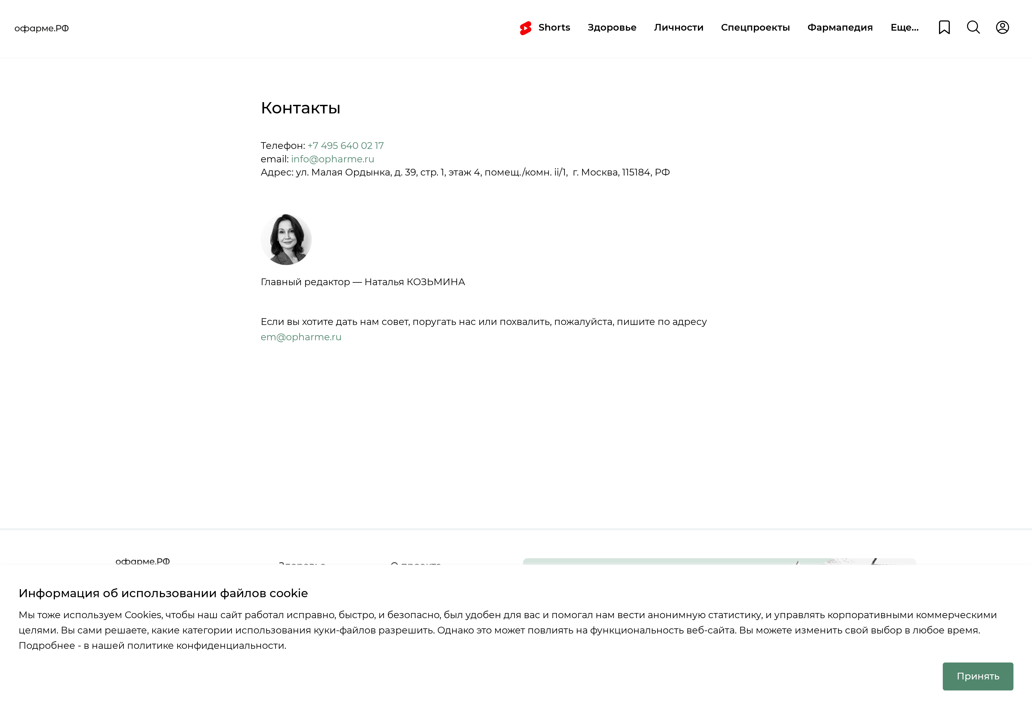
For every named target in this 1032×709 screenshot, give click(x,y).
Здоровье (612, 27)
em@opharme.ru (301, 337)
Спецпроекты (755, 27)
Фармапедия (840, 27)
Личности (679, 27)
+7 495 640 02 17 (345, 145)
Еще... (905, 27)
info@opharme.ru (332, 159)
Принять (978, 676)
